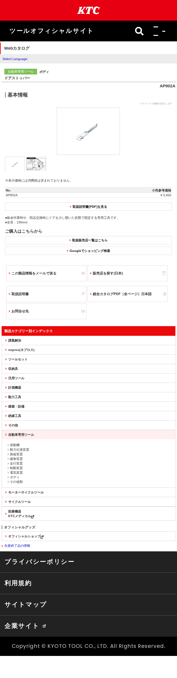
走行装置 (16, 463)
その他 (13, 425)
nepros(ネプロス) (21, 350)
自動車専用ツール (21, 434)
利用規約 (18, 583)
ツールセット (18, 359)
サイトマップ (26, 604)
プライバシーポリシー (40, 561)
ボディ (15, 477)
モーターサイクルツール (26, 492)
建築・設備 (16, 406)
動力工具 (14, 397)
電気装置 (16, 472)
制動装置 (16, 468)
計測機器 (14, 387)
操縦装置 (16, 454)
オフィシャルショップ (24, 536)
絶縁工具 (14, 416)
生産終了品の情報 (17, 545)
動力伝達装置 (19, 449)
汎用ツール (16, 378)
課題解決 (14, 340)
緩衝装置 (16, 459)
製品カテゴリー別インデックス (28, 331)
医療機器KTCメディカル (19, 514)
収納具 (13, 368)
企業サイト (22, 625)
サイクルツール (19, 502)
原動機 (15, 445)
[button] (158, 31)
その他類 (16, 482)
